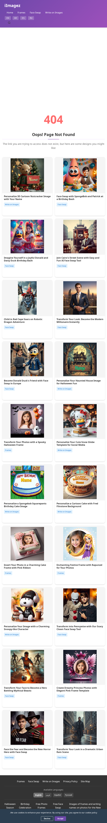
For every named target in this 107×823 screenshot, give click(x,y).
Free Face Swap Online (58, 807)
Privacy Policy (70, 781)
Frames (21, 12)
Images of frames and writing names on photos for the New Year (85, 807)
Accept (60, 819)
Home (10, 12)
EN (8, 18)
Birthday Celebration (25, 805)
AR (15, 18)
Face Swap (35, 12)
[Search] (9, 22)
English (38, 795)
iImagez (12, 5)
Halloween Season (10, 805)
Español (57, 795)
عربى (48, 795)
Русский (68, 795)
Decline (47, 819)
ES (23, 18)
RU (31, 18)
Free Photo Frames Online (41, 807)
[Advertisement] (53, 63)
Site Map (85, 781)
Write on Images (54, 12)
